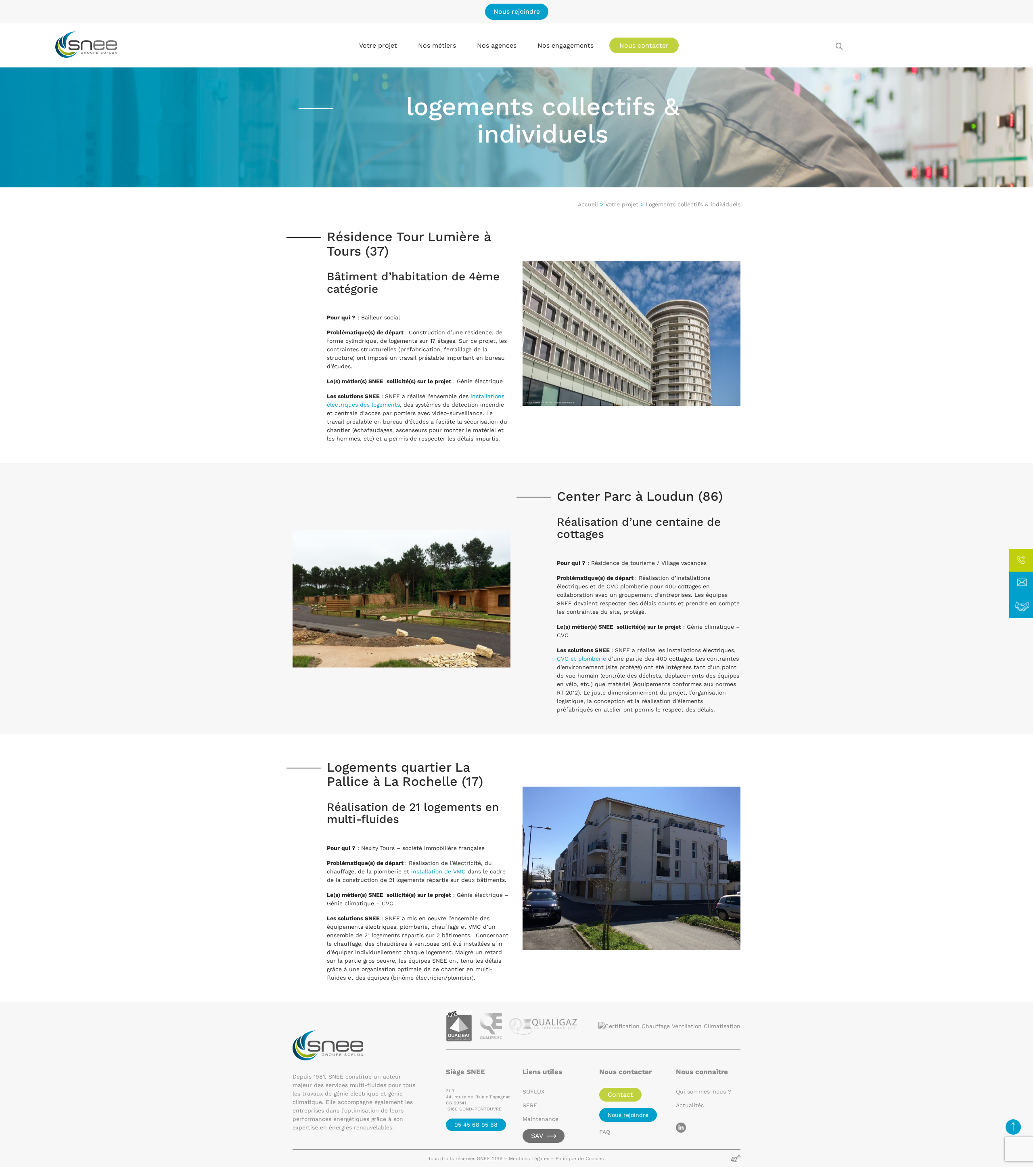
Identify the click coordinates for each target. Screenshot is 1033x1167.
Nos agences (496, 45)
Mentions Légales (529, 1158)
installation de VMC (438, 871)
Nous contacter (644, 45)
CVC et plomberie (581, 658)
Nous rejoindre (516, 11)
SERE (530, 1105)
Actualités (690, 1105)
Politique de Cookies (580, 1158)
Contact (620, 1094)
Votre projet (621, 204)
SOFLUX (533, 1091)
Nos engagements (565, 45)
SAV (537, 1136)
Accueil (588, 204)
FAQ (604, 1132)
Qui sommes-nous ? (703, 1091)
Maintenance (540, 1119)
